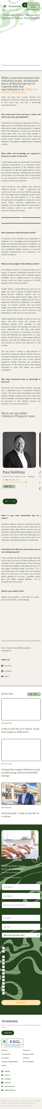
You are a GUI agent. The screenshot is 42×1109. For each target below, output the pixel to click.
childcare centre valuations (19, 90)
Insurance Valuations (14, 964)
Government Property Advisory (17, 980)
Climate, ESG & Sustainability (17, 977)
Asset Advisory (11, 983)
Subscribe (21, 1002)
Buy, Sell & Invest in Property (17, 948)
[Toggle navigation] (3, 6)
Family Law (10, 967)
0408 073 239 (9, 480)
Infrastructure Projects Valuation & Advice (17, 994)
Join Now (7, 1033)
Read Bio (8, 486)
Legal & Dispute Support (15, 970)
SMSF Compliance (13, 960)
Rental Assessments (13, 987)
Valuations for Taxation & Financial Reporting (17, 952)
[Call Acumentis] (24, 5)
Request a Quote (33, 6)
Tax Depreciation (12, 957)
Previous (6, 501)
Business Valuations (13, 990)
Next (13, 501)
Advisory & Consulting (14, 973)
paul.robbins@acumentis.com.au (14, 482)
